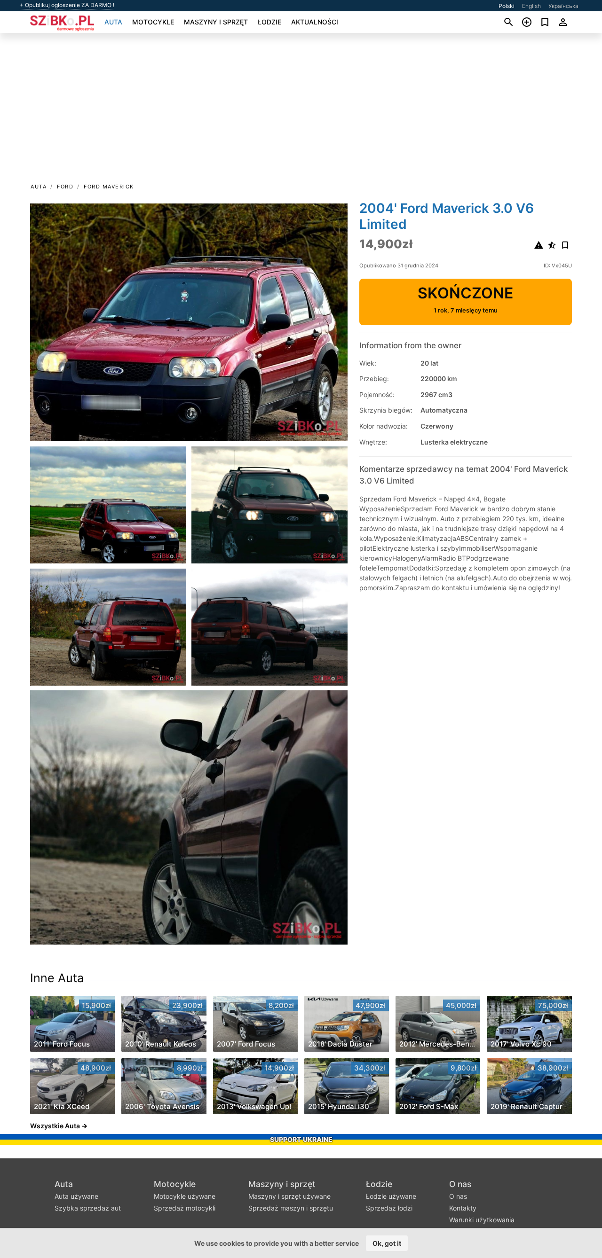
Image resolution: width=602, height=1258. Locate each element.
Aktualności (314, 22)
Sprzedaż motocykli (184, 1208)
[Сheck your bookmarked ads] (545, 22)
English (531, 5)
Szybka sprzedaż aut (88, 1208)
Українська (563, 5)
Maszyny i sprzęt (216, 22)
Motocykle (153, 22)
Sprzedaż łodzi (389, 1208)
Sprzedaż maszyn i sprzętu (290, 1208)
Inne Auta (57, 978)
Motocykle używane (184, 1196)
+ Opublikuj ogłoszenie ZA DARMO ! (67, 5)
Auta (113, 22)
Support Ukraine (301, 1139)
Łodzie (269, 22)
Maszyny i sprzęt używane (289, 1196)
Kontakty (462, 1208)
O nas (460, 1184)
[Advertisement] (301, 111)
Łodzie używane (391, 1196)
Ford (65, 186)
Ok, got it (386, 1243)
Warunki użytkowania (482, 1220)
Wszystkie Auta (55, 1126)
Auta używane (76, 1196)
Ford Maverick (109, 186)
